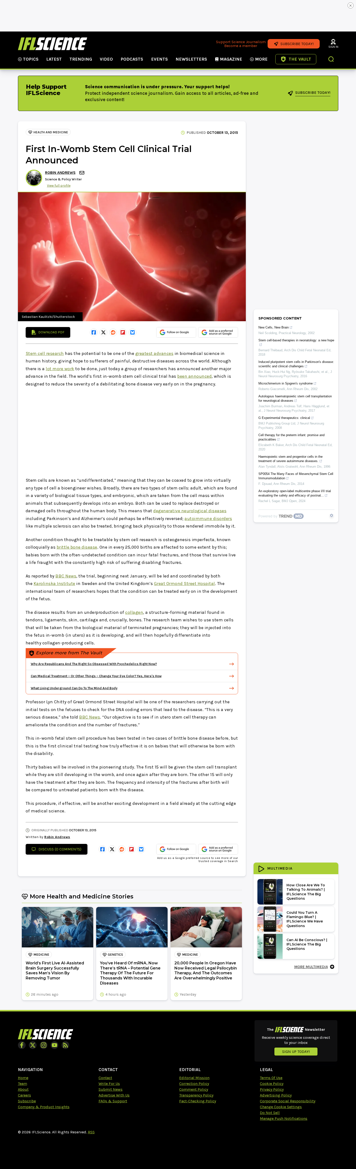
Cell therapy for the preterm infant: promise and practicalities (291, 437)
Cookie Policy (271, 1083)
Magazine (231, 59)
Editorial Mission (194, 1077)
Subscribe (27, 1101)
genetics (115, 954)
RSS (91, 1132)
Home (23, 1077)
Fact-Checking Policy (197, 1101)
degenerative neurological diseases (189, 510)
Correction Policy (194, 1083)
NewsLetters (191, 59)
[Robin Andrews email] (82, 173)
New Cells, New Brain (273, 327)
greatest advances (154, 353)
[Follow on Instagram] (43, 1045)
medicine (41, 954)
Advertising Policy (276, 1095)
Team (22, 1083)
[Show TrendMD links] (331, 515)
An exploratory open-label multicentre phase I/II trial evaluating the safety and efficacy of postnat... (294, 493)
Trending (81, 59)
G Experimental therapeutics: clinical (284, 418)
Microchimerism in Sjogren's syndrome (285, 383)
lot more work (60, 368)
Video (106, 59)
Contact (105, 1077)
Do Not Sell (270, 1112)
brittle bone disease (77, 547)
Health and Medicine (50, 132)
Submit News (111, 1089)
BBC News (65, 576)
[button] (331, 59)
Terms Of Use (271, 1077)
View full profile (58, 186)
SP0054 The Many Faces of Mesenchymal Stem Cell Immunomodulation (295, 476)
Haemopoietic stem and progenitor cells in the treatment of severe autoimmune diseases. (290, 459)
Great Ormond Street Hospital (184, 583)
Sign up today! (296, 1051)
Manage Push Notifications (283, 1118)
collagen (134, 612)
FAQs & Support (113, 1101)
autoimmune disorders (208, 518)
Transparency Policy (196, 1095)
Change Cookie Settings (281, 1107)
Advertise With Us (114, 1095)
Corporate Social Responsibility (287, 1101)
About (23, 1089)
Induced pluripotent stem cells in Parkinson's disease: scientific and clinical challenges (296, 364)
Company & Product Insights (44, 1107)
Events (159, 59)
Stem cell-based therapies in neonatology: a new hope (296, 340)
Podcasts (132, 59)
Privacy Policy (272, 1089)
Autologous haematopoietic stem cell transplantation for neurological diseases (295, 398)
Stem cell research (45, 353)
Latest (54, 59)
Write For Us (109, 1083)
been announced (194, 376)
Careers (24, 1095)
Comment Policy (193, 1089)
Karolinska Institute (54, 583)
